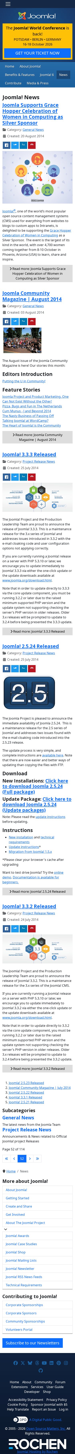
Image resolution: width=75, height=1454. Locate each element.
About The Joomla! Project (25, 1223)
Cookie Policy (18, 1404)
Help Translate (18, 1409)
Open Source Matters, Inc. (46, 1428)
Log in (63, 1409)
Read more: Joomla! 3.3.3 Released (38, 631)
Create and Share (19, 1206)
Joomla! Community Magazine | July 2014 (40, 1087)
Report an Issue (44, 1409)
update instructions (50, 817)
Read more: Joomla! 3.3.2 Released (38, 1068)
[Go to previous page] (14, 1158)
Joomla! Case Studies (21, 1244)
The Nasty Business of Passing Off (28, 416)
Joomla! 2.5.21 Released (26, 1102)
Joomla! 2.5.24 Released (30, 646)
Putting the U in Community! (23, 381)
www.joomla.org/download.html (27, 580)
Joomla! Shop (16, 1252)
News (63, 75)
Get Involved (15, 1214)
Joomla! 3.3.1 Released (25, 1097)
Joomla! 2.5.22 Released (26, 1092)
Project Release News (39, 461)
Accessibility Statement (25, 1399)
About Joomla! (30, 66)
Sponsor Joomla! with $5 (49, 1404)
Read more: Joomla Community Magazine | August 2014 (38, 437)
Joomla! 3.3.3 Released (29, 454)
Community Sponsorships (25, 1321)
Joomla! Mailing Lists (21, 1260)
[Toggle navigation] (8, 4)
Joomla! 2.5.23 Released (26, 1083)
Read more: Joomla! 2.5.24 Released (38, 891)
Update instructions (24, 847)
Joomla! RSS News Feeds (24, 1277)
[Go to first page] (6, 1158)
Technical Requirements (24, 1285)
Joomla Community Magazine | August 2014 (32, 296)
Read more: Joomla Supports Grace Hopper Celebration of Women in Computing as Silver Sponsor (39, 274)
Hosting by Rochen (37, 1451)
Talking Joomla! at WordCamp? (25, 420)
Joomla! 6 (47, 75)
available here (52, 755)
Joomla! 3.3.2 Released (29, 906)
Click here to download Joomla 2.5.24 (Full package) (35, 786)
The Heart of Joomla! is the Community (31, 425)
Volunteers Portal (19, 1329)
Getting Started (17, 1198)
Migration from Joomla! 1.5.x (30, 851)
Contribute (13, 83)
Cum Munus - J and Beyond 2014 (26, 411)
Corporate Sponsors (21, 1313)
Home (9, 66)
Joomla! (9, 211)
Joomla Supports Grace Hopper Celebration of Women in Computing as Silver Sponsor (32, 114)
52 (22, 1158)
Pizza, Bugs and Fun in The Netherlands (32, 406)
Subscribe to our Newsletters (32, 1343)
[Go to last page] (37, 1158)
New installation (21, 837)
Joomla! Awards (17, 1236)
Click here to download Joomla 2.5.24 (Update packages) (36, 804)
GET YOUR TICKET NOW (37, 53)
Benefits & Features (20, 75)
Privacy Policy (56, 1399)
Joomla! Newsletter (20, 1268)
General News (33, 129)
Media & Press (38, 83)
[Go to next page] (29, 1158)
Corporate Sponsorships (24, 1305)
